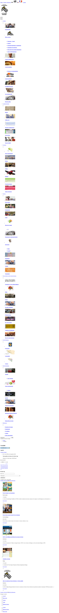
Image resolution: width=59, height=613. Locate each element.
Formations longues (8, 184)
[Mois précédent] (0, 460)
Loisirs (6, 217)
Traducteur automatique (9, 405)
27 (4, 468)
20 (4, 466)
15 (6, 465)
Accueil (4, 440)
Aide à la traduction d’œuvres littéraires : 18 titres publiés (13, 580)
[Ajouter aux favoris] (9, 448)
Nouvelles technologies (9, 307)
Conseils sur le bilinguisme (9, 330)
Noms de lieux (7, 135)
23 (7, 466)
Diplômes (6, 176)
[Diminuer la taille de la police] (1, 448)
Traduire (6, 266)
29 (6, 468)
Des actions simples (8, 322)
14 (5, 465)
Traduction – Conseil (11, 41)
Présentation (7, 348)
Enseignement (7, 209)
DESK (8, 248)
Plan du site (5, 598)
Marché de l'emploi (8, 225)
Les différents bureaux (9, 86)
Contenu (4, 2)
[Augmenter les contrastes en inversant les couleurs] (4, 448)
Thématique (2, 475)
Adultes (6, 168)
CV (8, 229)
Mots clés (2, 473)
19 (3, 466)
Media (6, 292)
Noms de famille (8, 142)
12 (3, 465)
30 (7, 468)
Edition (6, 299)
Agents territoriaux (8, 191)
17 (7, 480)
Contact (24, 2)
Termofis (6, 374)
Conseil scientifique (8, 67)
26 (3, 468)
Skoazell (8, 250)
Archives (8, 390)
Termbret (9, 43)
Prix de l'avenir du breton (9, 337)
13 (4, 465)
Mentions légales (6, 604)
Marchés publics (8, 101)
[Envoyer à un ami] (8, 448)
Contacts (6, 363)
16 (7, 465)
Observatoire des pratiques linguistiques (14, 49)
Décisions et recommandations (12, 71)
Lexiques (6, 433)
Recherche (9, 2)
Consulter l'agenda (3, 452)
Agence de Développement (11, 51)
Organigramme (7, 29)
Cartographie (7, 356)
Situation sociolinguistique (9, 127)
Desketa (6, 161)
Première (2, 480)
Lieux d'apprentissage (9, 153)
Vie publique (7, 431)
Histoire (6, 112)
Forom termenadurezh (9, 386)
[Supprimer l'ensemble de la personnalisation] (5, 448)
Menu (1, 2)
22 (6, 466)
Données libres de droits (9, 420)
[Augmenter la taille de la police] (2, 448)
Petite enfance (7, 202)
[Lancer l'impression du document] (6, 448)
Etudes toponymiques (9, 435)
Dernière (14, 480)
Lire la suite (5, 500)
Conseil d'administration (9, 59)
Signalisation (7, 258)
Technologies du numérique (12, 47)
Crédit (4, 602)
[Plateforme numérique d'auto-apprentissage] (10, 159)
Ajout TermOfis (10, 378)
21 (5, 466)
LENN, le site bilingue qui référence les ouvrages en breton (13, 536)
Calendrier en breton (6, 558)
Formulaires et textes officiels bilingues (12, 284)
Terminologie (7, 273)
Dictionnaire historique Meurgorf (11, 413)
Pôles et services (8, 37)
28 (5, 468)
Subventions (7, 244)
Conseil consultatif (8, 78)
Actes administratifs (8, 94)
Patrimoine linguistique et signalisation (14, 45)
